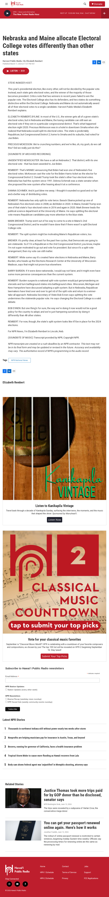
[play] (7, 13)
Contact (65, 866)
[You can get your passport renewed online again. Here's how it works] (23, 831)
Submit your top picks (54, 656)
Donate (98, 4)
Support (87, 872)
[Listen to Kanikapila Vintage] (54, 448)
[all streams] (105, 13)
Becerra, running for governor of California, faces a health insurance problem (45, 746)
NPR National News (19, 360)
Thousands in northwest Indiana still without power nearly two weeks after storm (47, 728)
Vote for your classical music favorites (54, 639)
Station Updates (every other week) (22, 690)
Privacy (65, 878)
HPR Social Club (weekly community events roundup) (29, 702)
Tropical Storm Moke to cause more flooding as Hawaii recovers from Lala (43, 755)
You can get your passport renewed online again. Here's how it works (72, 825)
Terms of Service (69, 872)
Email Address (12, 676)
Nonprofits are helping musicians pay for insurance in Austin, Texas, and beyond (46, 737)
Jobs (86, 866)
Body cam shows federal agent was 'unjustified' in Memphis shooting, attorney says (48, 764)
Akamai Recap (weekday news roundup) (24, 699)
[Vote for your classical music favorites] (54, 582)
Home (42, 866)
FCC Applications (91, 878)
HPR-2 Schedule (47, 878)
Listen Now (54, 519)
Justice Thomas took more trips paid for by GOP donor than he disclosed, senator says (73, 795)
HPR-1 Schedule (47, 872)
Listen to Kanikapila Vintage (54, 506)
